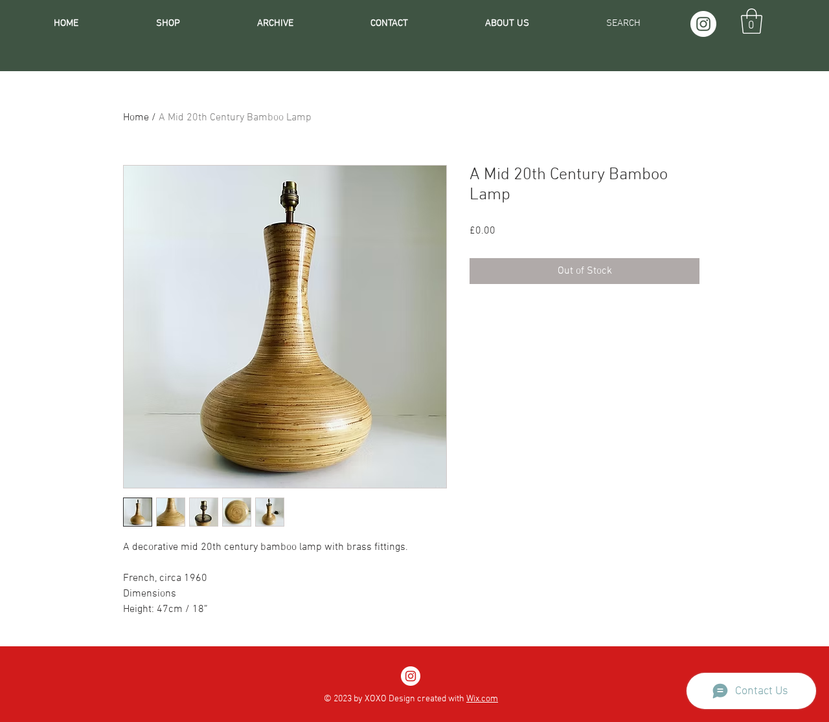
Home (136, 117)
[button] (751, 21)
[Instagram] (703, 24)
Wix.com (482, 699)
